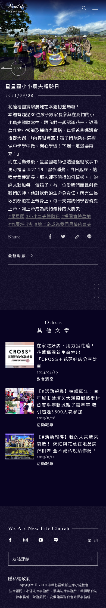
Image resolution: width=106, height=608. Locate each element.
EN (96, 540)
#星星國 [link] (16, 216)
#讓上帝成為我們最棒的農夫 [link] (63, 224)
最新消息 (17, 255)
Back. (18, 68)
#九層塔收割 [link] (20, 224)
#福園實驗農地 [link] (76, 216)
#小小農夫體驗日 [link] (43, 216)
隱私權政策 (19, 578)
